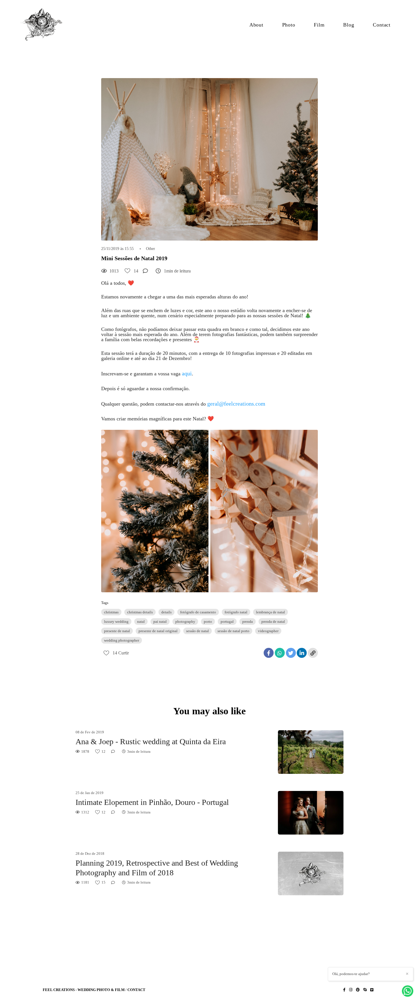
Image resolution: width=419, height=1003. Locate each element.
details (166, 612)
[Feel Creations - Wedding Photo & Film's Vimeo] (371, 990)
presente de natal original (158, 631)
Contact (381, 25)
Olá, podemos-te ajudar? (351, 974)
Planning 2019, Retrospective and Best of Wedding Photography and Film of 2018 (157, 867)
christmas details (140, 612)
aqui (187, 373)
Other (150, 249)
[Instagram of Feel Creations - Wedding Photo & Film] (350, 990)
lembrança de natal (270, 612)
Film (319, 25)
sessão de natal (197, 631)
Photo (288, 25)
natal (141, 621)
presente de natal (117, 631)
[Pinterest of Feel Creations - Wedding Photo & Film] (358, 990)
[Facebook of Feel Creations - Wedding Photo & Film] (344, 990)
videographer (268, 631)
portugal (227, 621)
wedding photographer (121, 640)
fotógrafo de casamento (198, 612)
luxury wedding (116, 621)
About (256, 25)
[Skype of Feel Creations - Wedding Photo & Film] (365, 990)
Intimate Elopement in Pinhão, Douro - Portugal (152, 802)
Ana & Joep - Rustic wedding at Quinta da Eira (151, 741)
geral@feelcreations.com (236, 403)
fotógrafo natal (236, 612)
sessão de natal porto (233, 631)
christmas (111, 612)
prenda (247, 621)
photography (185, 621)
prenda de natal (273, 621)
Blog (348, 25)
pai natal (160, 621)
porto (208, 621)
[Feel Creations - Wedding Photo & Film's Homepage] (44, 25)
